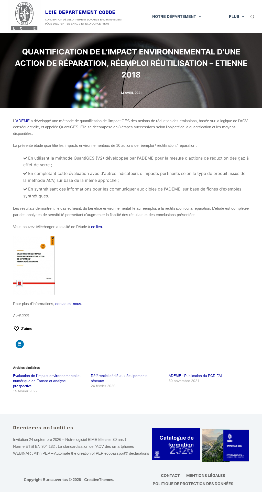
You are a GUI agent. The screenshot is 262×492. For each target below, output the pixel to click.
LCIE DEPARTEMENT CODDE (80, 12)
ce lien (96, 227)
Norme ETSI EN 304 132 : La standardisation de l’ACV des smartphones (73, 446)
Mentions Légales (205, 475)
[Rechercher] (252, 17)
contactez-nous (68, 303)
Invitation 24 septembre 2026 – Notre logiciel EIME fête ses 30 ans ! (69, 439)
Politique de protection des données (193, 483)
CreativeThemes (98, 479)
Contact (170, 475)
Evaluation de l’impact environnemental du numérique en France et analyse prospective (47, 381)
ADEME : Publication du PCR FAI (195, 376)
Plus (234, 16)
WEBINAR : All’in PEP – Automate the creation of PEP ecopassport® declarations (81, 453)
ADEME (23, 121)
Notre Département (174, 16)
